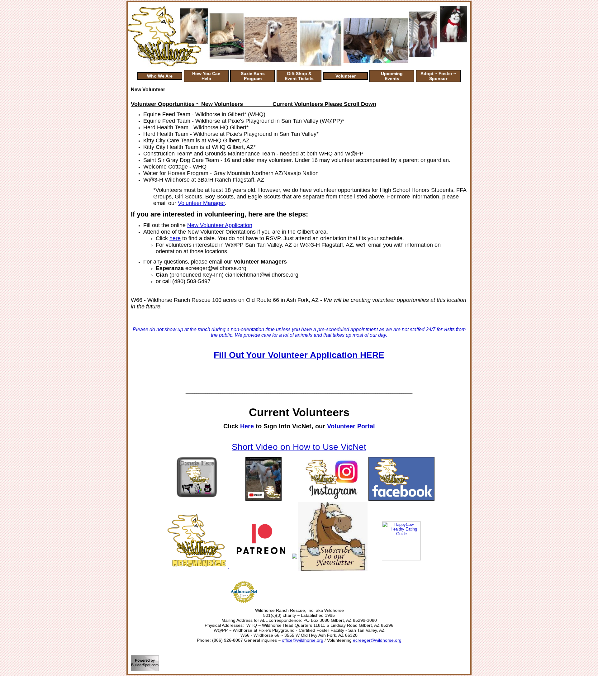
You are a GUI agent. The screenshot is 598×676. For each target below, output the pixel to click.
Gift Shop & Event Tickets (299, 76)
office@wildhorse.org (302, 640)
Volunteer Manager (201, 203)
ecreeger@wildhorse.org (377, 640)
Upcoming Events (392, 76)
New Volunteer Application (219, 225)
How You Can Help (206, 76)
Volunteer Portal (351, 426)
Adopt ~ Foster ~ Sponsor (438, 76)
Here (247, 426)
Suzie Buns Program (253, 76)
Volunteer (345, 76)
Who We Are (160, 76)
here (175, 238)
